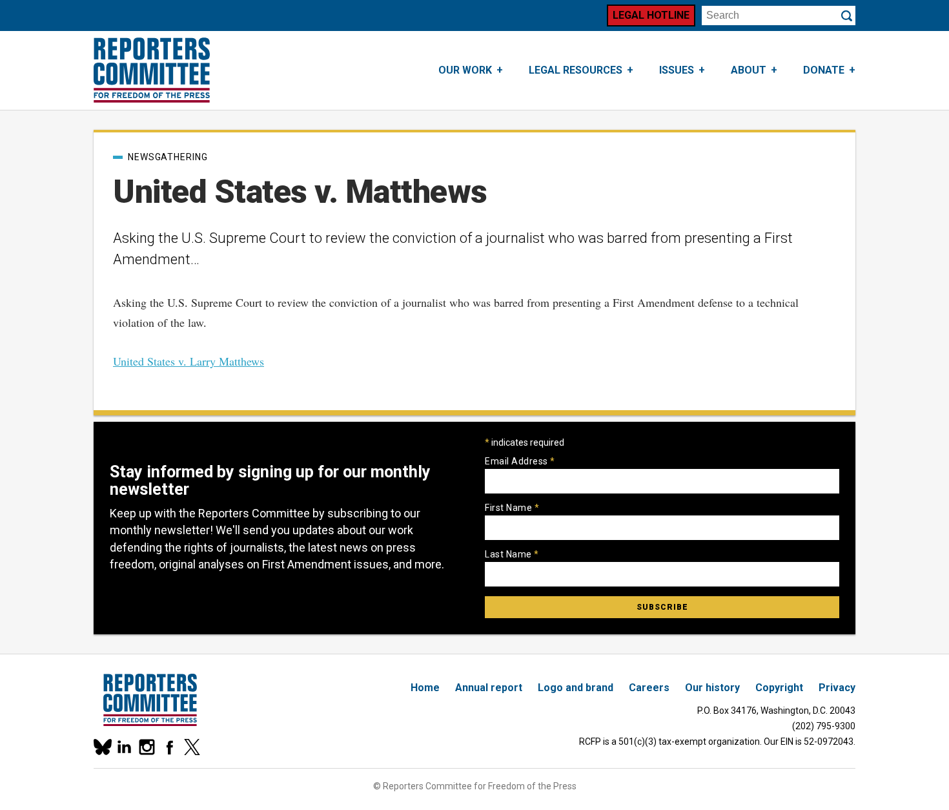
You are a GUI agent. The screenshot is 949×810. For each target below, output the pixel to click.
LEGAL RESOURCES (575, 70)
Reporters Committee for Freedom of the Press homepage (152, 70)
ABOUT (748, 70)
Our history (712, 687)
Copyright (779, 687)
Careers (649, 687)
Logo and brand (575, 687)
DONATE (823, 70)
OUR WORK (465, 70)
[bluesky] (102, 747)
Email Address (520, 461)
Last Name (512, 554)
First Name (512, 507)
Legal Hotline (651, 15)
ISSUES (676, 70)
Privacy (837, 687)
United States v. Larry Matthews (188, 361)
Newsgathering (168, 157)
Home (425, 687)
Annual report (488, 687)
